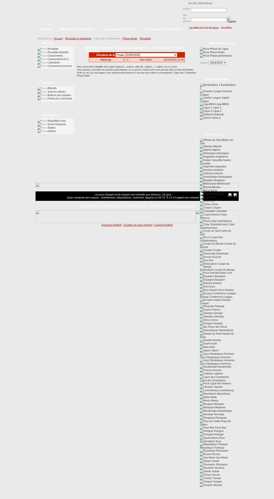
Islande (216, 340)
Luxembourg (226, 390)
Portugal (218, 434)
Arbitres (51, 131)
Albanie (217, 146)
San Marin (221, 457)
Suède (215, 471)
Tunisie (216, 478)
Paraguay (221, 417)
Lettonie (218, 373)
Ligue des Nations (220, 383)
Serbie (215, 461)
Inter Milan (146, 59)
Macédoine (223, 393)
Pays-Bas (220, 427)
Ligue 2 (217, 111)
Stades (52, 127)
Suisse (215, 474)
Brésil (213, 190)
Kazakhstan (224, 366)
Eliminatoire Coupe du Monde (217, 269)
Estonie (217, 283)
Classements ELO (58, 59)
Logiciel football (163, 225)
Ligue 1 (217, 107)
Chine (214, 204)
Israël (213, 343)
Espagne (219, 279)
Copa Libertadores (220, 220)
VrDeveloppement (184, 206)
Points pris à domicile (60, 98)
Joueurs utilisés (57, 91)
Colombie (221, 211)
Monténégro (224, 410)
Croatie (216, 250)
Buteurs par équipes (59, 95)
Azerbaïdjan (224, 176)
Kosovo (217, 370)
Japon (215, 350)
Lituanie (218, 386)
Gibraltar (218, 316)
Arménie (218, 169)
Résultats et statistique (78, 38)
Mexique (218, 404)
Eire (210, 260)
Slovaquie (221, 464)
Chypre (216, 207)
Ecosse (216, 257)
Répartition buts (57, 120)
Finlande (219, 306)
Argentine (220, 166)
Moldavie (219, 407)
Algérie (216, 149)
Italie (212, 347)
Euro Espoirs (226, 290)
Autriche (218, 173)
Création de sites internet (137, 225)
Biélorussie (223, 183)
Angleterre (222, 156)
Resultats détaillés (58, 52)
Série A (216, 117)
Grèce (214, 320)
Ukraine (217, 485)
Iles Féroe (221, 326)
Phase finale (130, 38)
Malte (213, 397)
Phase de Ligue (218, 48)
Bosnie (215, 187)
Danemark (222, 253)
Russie (215, 454)
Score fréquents (57, 124)
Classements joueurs (60, 66)
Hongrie (218, 323)
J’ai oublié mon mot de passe (204, 27)
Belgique (219, 180)
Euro (212, 286)
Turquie (217, 481)
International (225, 330)
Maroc (215, 400)
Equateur (219, 276)
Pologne (218, 431)
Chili (212, 200)
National (218, 114)
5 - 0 (125, 59)
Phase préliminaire (220, 55)
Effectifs (52, 88)
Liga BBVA (222, 104)
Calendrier (54, 62)
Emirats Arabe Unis (220, 272)
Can (212, 197)
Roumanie (222, 450)
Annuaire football (111, 225)
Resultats (145, 38)
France (215, 309)
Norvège (218, 414)
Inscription (226, 27)
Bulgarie (218, 193)
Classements (55, 55)
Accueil (58, 38)
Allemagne (222, 153)
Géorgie (218, 313)
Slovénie (219, 467)
